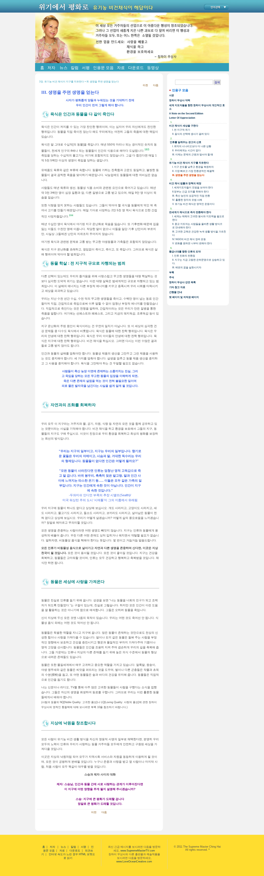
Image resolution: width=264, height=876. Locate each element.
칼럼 (73, 846)
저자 (53, 846)
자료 (62, 850)
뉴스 (63, 846)
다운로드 (75, 850)
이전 (145, 85)
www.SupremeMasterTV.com (137, 850)
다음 (155, 85)
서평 (83, 846)
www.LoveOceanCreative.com (134, 861)
